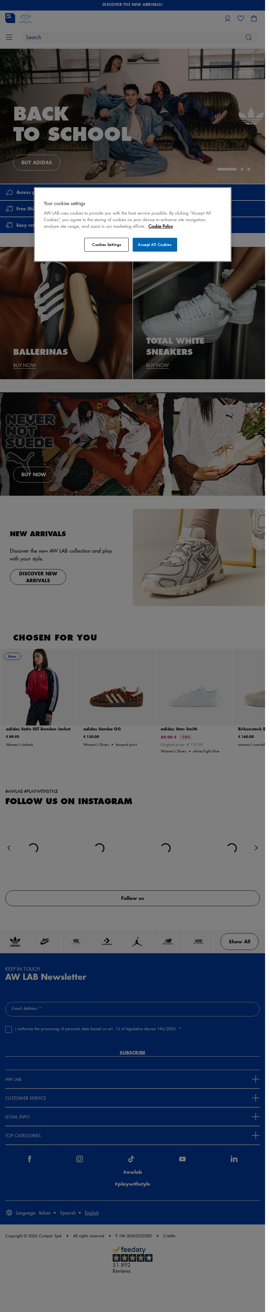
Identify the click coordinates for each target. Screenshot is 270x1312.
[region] (132, 224)
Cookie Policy (160, 226)
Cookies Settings (106, 244)
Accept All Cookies (154, 244)
